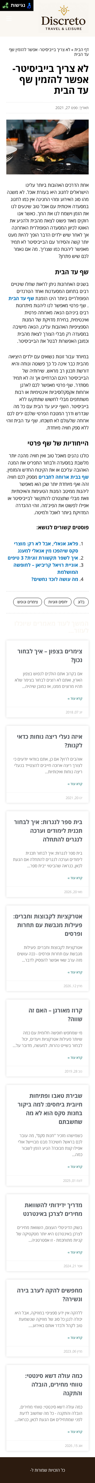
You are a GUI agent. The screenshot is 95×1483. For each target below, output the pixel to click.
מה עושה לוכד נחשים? (54, 579)
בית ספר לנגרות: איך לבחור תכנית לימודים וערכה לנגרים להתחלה (48, 830)
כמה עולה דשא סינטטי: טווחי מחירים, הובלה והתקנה (53, 1384)
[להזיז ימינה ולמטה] (7, 7)
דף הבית (81, 49)
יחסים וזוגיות (57, 601)
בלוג (81, 601)
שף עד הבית (21, 298)
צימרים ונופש (27, 601)
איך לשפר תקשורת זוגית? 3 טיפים (43, 558)
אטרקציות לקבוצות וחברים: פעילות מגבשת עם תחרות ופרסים (47, 924)
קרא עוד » (75, 698)
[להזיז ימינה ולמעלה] (7, 4)
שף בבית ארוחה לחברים (64, 477)
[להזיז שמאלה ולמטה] (4, 7)
